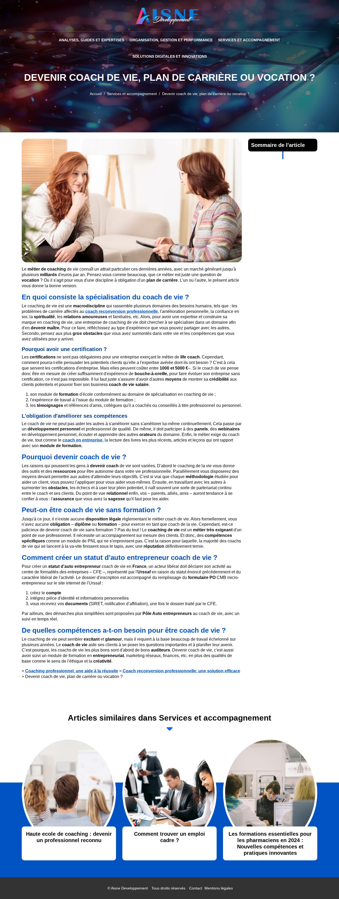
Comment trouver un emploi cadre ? (169, 837)
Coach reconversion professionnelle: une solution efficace (181, 671)
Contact (195, 888)
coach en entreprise (82, 440)
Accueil (96, 94)
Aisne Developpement (129, 888)
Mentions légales (218, 888)
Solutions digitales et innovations (169, 56)
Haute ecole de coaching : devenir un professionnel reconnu (69, 837)
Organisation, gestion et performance (171, 40)
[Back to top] (324, 884)
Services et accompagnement (249, 40)
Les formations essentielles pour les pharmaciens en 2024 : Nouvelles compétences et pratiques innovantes (270, 843)
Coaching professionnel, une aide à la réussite (71, 671)
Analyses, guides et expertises (91, 40)
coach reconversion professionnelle (121, 311)
